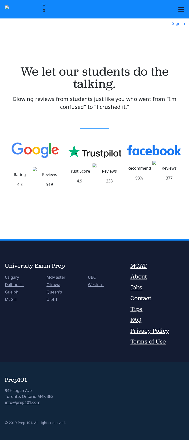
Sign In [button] (178, 23)
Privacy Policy (149, 331)
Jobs (136, 287)
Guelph (11, 292)
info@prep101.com (22, 402)
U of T (52, 299)
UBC (92, 277)
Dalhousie (14, 284)
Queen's (54, 292)
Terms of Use (148, 341)
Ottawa (53, 284)
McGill (10, 299)
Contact (140, 298)
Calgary (12, 277)
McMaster (56, 277)
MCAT (138, 266)
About (138, 276)
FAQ (135, 320)
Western (96, 284)
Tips (136, 309)
